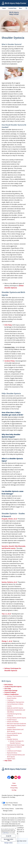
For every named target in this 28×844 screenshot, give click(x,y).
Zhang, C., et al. (7, 641)
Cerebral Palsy (12, 8)
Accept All (8, 836)
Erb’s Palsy (8, 325)
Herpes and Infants (12, 721)
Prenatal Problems (10, 692)
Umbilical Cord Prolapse (14, 751)
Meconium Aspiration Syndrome (16, 723)
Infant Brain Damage (10, 690)
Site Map (14, 790)
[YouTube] (15, 777)
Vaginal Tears (11, 758)
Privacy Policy (14, 788)
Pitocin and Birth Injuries (14, 733)
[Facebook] (8, 777)
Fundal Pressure (12, 719)
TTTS (8, 749)
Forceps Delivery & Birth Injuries (16, 718)
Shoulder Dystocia (12, 739)
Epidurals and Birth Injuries (15, 708)
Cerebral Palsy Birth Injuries (12, 686)
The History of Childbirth (14, 747)
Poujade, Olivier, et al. (9, 519)
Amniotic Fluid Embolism (14, 696)
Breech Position (11, 698)
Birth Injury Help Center (20, 841)
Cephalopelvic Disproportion (15, 702)
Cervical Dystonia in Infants (15, 704)
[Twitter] (12, 777)
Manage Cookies (17, 805)
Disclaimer (14, 785)
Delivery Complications (11, 694)
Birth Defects (8, 684)
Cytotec (9, 706)
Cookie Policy (7, 805)
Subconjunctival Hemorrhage (15, 745)
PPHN (8, 737)
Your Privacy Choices (12, 803)
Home (4, 8)
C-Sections (10, 700)
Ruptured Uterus (12, 753)
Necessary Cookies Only (8, 840)
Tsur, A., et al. (6, 614)
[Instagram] (19, 777)
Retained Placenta (12, 735)
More (20, 8)
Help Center (8, 760)
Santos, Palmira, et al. (9, 582)
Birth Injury (6, 681)
